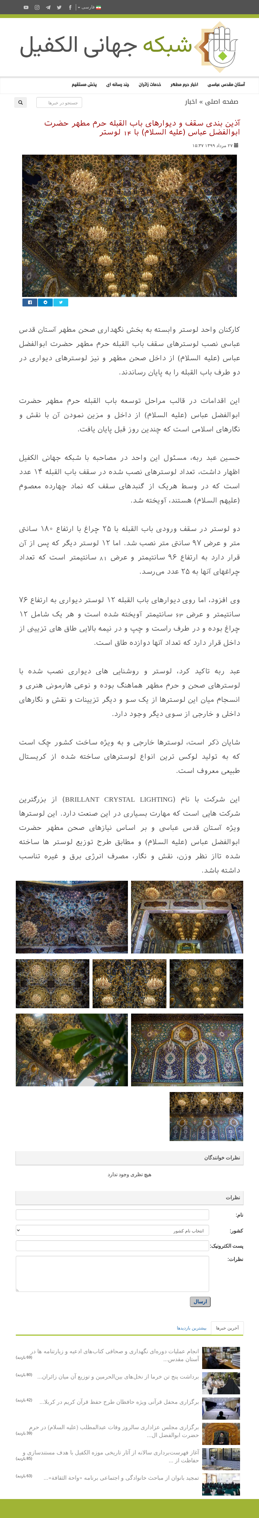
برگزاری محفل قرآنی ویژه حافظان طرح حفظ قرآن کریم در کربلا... (119, 1401)
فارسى (88, 7)
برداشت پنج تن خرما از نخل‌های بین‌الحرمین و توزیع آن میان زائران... (118, 1376)
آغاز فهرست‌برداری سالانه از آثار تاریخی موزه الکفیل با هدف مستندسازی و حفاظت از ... (111, 1456)
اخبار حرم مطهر (184, 84)
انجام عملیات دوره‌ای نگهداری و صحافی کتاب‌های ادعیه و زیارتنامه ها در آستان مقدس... (114, 1355)
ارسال (200, 1301)
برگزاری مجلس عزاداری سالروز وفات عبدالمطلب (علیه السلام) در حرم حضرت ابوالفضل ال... (114, 1430)
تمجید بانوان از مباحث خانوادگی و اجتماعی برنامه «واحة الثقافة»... (121, 1477)
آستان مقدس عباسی (226, 84)
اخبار (191, 102)
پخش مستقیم (84, 84)
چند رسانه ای (117, 84)
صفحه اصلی (221, 102)
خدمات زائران (150, 84)
